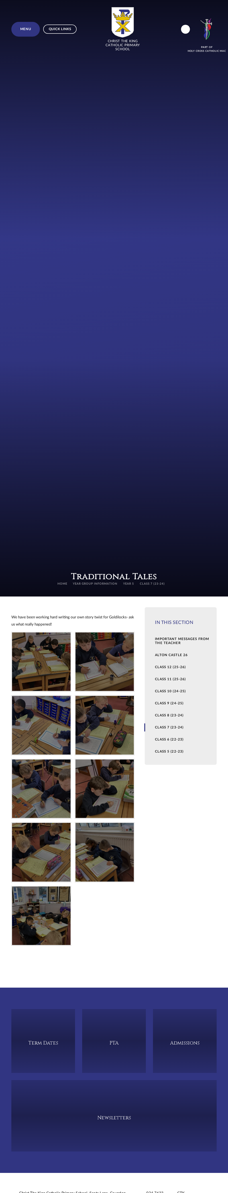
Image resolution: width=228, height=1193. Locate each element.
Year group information (95, 583)
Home (62, 583)
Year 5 (128, 583)
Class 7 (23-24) (152, 583)
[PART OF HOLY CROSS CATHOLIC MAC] (207, 29)
